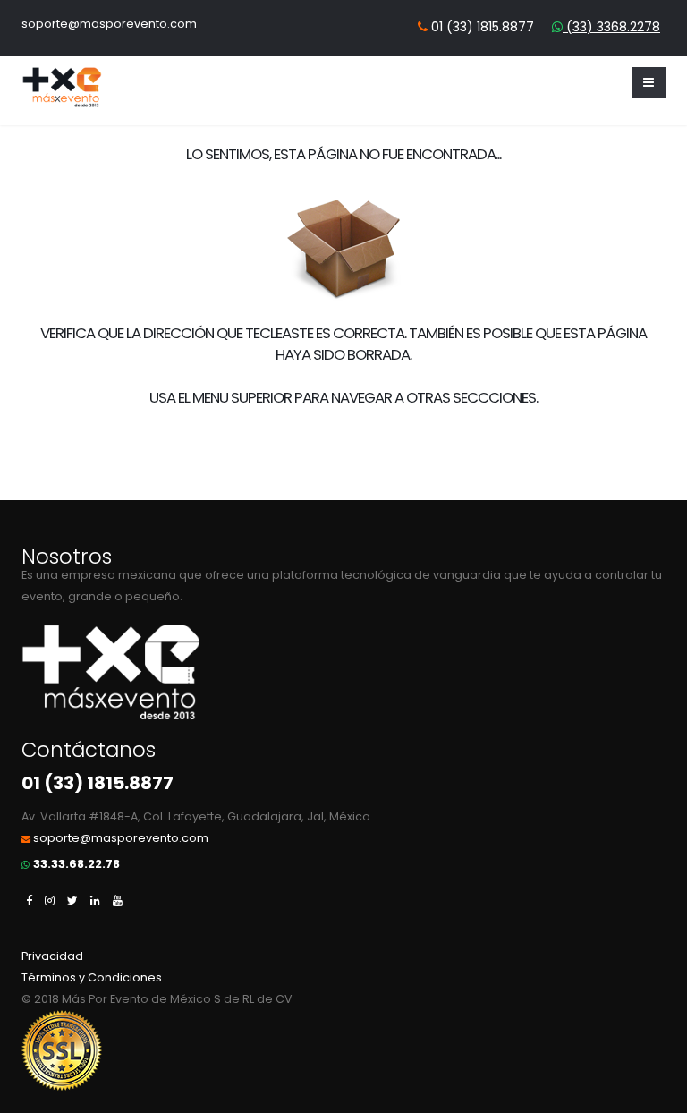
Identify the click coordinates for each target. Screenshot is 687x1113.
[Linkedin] (95, 900)
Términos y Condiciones (91, 977)
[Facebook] (29, 900)
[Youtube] (118, 900)
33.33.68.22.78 (76, 863)
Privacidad (52, 956)
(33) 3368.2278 (611, 27)
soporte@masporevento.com (109, 23)
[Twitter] (72, 900)
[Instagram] (50, 900)
